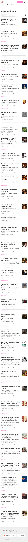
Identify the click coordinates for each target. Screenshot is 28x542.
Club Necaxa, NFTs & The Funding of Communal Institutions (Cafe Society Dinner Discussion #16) (9, 479)
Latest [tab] (3, 15)
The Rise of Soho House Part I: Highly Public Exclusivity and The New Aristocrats (10, 465)
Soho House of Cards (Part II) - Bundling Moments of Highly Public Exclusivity (10, 436)
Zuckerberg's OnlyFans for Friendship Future (9, 85)
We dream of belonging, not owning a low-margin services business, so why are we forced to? (10, 375)
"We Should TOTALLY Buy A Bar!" (9, 372)
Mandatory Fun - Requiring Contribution (9, 285)
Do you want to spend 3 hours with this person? (10, 178)
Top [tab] (7, 15)
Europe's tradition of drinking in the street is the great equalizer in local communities (10, 391)
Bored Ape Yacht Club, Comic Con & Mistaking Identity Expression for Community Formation (10, 419)
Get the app (21, 535)
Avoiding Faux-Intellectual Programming (9, 228)
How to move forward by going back (10, 248)
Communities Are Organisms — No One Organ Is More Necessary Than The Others (10, 46)
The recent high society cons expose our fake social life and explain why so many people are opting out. (10, 406)
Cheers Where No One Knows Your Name (10, 61)
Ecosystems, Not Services (7, 50)
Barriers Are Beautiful (7, 127)
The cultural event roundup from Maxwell (9, 116)
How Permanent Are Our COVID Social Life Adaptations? (9, 500)
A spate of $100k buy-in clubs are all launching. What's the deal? (10, 346)
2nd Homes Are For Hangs (9, 74)
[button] (2, 4)
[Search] (25, 15)
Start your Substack (10, 535)
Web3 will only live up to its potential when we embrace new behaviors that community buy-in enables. (10, 363)
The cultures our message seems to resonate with (10, 219)
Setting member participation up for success (10, 193)
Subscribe (19, 2)
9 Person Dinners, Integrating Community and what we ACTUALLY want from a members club (10, 209)
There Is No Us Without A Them (8, 315)
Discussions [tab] (12, 15)
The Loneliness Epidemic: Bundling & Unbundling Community (9, 244)
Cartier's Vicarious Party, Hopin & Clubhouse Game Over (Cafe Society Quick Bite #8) (10, 496)
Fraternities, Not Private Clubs (10, 100)
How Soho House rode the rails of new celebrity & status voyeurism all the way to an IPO (10, 469)
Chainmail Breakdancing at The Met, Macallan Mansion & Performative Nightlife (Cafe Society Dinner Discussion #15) (10, 513)
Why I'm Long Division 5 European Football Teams (8, 139)
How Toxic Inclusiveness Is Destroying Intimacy (7, 319)
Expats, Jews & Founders (8, 217)
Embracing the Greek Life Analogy (9, 102)
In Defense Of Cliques (7, 31)
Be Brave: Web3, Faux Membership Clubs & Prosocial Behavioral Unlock (10, 359)
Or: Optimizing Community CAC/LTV (10, 64)
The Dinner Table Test (7, 176)
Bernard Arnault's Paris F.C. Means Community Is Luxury (9, 142)
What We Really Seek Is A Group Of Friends (8, 205)
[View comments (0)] (8, 28)
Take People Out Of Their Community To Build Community (8, 20)
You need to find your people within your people (10, 34)
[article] (14, 23)
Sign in (25, 2)
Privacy (19, 530)
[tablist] (8, 15)
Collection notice (14, 531)
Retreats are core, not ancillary (8, 24)
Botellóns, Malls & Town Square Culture (10, 387)
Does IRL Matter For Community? (7, 330)
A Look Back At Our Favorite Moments (8, 273)
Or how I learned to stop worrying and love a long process (9, 130)
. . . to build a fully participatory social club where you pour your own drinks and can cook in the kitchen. (10, 452)
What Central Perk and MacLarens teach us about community (9, 77)
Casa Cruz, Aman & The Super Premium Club (10, 343)
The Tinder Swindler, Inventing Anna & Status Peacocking (10, 402)
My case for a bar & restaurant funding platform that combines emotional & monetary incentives (9, 483)
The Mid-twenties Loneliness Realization (10, 164)
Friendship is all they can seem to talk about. (10, 156)
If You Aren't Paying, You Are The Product (9, 259)
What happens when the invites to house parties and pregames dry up (10, 168)
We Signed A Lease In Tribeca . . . (10, 449)
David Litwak (7, 26)
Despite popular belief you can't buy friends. (10, 288)
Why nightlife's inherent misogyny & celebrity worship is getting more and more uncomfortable (10, 262)
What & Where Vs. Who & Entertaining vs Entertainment (8, 517)
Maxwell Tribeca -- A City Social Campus (8, 300)
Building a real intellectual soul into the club (10, 231)
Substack (7, 539)
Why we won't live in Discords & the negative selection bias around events (10, 334)
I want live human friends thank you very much (10, 89)
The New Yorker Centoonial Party (9, 113)
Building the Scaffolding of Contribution (9, 190)
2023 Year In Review (7, 270)
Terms (22, 530)
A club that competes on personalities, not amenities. (8, 303)
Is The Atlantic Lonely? (8, 153)
